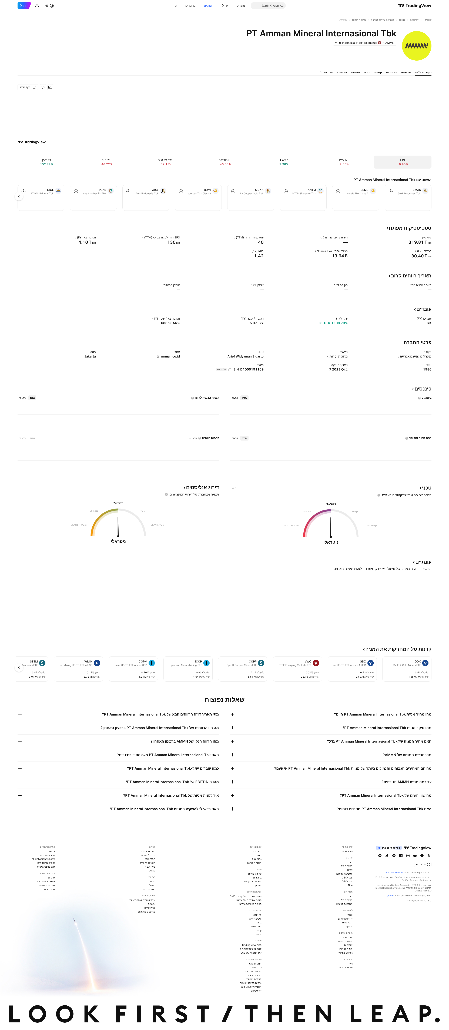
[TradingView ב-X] (429, 855)
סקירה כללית (255, 873)
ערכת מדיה (256, 934)
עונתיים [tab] (342, 72)
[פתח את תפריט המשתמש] (37, 5)
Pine (350, 885)
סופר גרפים (346, 851)
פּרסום (51, 877)
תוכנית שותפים (47, 885)
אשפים (151, 903)
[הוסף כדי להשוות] (391, 191)
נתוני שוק (257, 858)
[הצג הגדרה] (419, 237)
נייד (351, 963)
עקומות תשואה (345, 941)
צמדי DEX (347, 881)
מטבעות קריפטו (344, 873)
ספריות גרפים (47, 855)
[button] (233, 5)
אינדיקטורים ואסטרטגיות (142, 899)
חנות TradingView (252, 944)
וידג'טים (51, 851)
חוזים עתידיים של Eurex (249, 899)
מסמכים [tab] (391, 72)
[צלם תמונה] (50, 87)
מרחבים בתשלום (146, 911)
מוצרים (240, 5)
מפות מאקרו (346, 948)
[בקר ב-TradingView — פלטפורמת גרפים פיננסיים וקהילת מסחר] (32, 142)
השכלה (151, 885)
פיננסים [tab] (406, 72)
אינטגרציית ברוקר (46, 881)
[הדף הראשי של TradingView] (414, 5)
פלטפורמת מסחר (46, 866)
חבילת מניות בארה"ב (250, 903)
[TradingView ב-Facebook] (422, 855)
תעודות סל (347, 865)
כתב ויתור (256, 967)
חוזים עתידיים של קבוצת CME (246, 896)
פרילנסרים (149, 907)
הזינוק (258, 885)
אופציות (348, 944)
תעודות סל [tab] (326, 72)
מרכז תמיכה (255, 926)
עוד (175, 5)
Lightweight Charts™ (43, 858)
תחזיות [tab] (355, 72)
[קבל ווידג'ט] (43, 87)
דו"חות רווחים (345, 918)
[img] (339, 42)
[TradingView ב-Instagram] (408, 855)
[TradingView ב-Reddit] (379, 855)
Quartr (390, 895)
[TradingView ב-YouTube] (415, 855)
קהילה (224, 5)
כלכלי (350, 914)
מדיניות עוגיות (254, 975)
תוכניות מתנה (254, 862)
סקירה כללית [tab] (423, 72)
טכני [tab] (367, 72)
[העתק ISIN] (229, 369)
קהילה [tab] (378, 72)
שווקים (208, 5)
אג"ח (350, 869)
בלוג (259, 922)
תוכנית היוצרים (147, 862)
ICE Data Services (394, 872)
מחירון (258, 855)
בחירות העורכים (147, 889)
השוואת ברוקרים (253, 881)
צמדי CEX (347, 877)
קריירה (258, 930)
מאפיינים (257, 851)
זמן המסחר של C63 (251, 952)
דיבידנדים (347, 922)
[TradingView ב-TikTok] (386, 855)
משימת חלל (255, 918)
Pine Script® (346, 952)
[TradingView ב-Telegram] (393, 855)
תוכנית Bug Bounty (251, 986)
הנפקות (349, 926)
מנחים (152, 870)
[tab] (244, 397)
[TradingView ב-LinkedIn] (400, 855)
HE (47, 5)
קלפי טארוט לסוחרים (251, 948)
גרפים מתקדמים (46, 862)
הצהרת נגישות (254, 978)
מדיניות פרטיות (253, 971)
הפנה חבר (150, 858)
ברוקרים (190, 5)
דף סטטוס (256, 990)
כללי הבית (150, 866)
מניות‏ (350, 862)
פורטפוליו (348, 937)
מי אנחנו (257, 914)
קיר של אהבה (148, 855)
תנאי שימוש (255, 963)
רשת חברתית (148, 851)
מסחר (152, 881)
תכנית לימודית (47, 889)
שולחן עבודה (346, 967)
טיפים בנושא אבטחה (251, 982)
